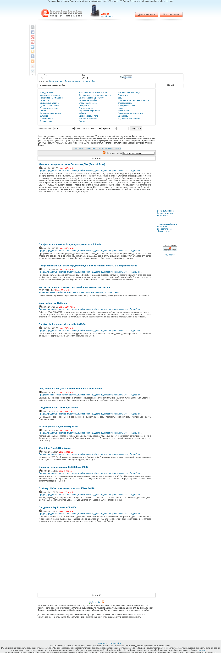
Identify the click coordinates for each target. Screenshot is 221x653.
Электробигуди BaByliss (53, 303)
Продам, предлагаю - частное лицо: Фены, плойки (62, 170)
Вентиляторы (46, 121)
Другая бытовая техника (129, 118)
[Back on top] (32, 27)
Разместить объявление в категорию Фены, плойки (96, 148)
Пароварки (123, 95)
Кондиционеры (47, 118)
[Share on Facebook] (32, 32)
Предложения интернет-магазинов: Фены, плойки (62, 395)
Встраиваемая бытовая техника (93, 93)
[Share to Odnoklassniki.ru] (32, 61)
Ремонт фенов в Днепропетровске (58, 426)
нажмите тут (203, 650)
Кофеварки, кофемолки (89, 111)
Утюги (120, 108)
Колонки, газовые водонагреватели (95, 95)
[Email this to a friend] (32, 71)
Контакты (103, 643)
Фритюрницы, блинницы (129, 93)
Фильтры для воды (126, 105)
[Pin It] (32, 42)
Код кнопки (170, 255)
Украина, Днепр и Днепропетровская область (106, 170)
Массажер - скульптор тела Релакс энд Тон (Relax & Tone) (72, 164)
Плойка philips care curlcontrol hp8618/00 (62, 324)
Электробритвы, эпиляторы (130, 113)
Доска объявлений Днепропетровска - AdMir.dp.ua (166, 213)
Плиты (43, 111)
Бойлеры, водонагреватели (91, 98)
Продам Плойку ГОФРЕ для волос (58, 407)
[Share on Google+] (32, 37)
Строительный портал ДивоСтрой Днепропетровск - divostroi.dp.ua (167, 227)
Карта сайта (115, 643)
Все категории (55, 81)
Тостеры (82, 121)
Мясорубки (84, 105)
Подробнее (135, 170)
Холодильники (46, 93)
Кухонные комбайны (88, 100)
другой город (107, 16)
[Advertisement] (110, 47)
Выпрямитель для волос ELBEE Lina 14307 (63, 467)
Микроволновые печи (88, 116)
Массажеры (123, 116)
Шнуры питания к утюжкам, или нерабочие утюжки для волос (74, 287)
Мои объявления (171, 14)
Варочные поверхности (50, 113)
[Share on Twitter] (32, 47)
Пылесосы (44, 100)
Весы (120, 98)
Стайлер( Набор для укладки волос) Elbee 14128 (66, 488)
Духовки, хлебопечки (88, 118)
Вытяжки (44, 116)
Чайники (82, 113)
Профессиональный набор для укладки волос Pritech (70, 244)
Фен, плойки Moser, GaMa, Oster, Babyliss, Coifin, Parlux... (71, 388)
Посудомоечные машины (51, 98)
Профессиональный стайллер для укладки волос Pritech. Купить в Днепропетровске (88, 265)
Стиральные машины (50, 103)
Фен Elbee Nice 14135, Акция (55, 448)
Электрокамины (125, 103)
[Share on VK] (32, 56)
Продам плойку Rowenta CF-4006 (58, 507)
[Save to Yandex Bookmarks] (32, 66)
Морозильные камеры (50, 95)
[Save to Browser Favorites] (32, 51)
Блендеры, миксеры (88, 103)
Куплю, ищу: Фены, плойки (51, 292)
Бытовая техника (72, 81)
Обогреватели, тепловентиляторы (133, 100)
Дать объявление (146, 14)
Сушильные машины (49, 105)
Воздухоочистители (49, 108)
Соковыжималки (86, 108)
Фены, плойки (89, 81)
